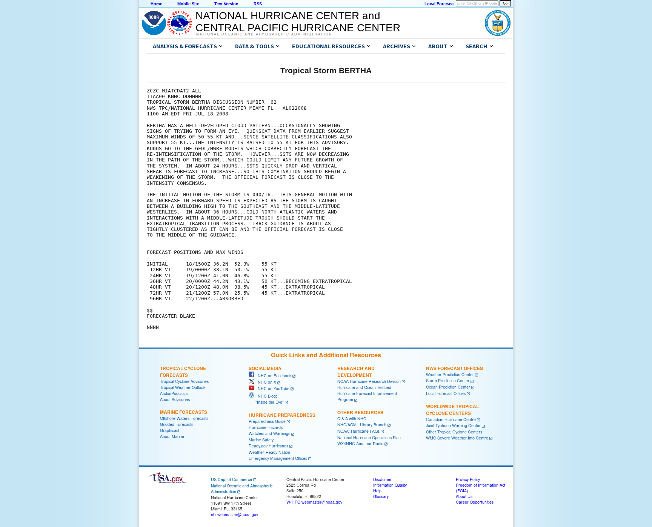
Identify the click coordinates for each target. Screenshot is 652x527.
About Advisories (175, 399)
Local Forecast (439, 4)
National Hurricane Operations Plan (369, 437)
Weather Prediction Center (450, 374)
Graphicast (169, 430)
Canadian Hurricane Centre (451, 419)
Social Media (265, 368)
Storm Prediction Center (447, 380)
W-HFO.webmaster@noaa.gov (314, 502)
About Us (464, 496)
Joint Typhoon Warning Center (453, 425)
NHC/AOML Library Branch (361, 424)
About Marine (172, 436)
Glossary (381, 496)
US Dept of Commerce (231, 479)
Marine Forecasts (183, 412)
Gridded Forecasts (176, 424)
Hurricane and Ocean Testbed (364, 387)
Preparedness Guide (267, 421)
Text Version (226, 4)
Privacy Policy (468, 479)
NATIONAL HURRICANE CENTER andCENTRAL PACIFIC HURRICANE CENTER (297, 22)
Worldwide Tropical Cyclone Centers (452, 409)
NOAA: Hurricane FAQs (358, 431)
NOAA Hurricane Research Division (369, 381)
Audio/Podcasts (174, 393)
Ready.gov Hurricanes (268, 446)
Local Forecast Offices (446, 393)
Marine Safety (261, 439)
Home (156, 4)
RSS (258, 4)
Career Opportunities (475, 502)
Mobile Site (188, 4)
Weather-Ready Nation (269, 452)
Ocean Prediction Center (448, 387)
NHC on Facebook (272, 375)
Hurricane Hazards (266, 427)
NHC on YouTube (271, 388)
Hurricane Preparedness (282, 415)
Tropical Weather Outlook (182, 387)
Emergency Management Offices (278, 458)
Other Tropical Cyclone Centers (454, 432)
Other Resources (360, 412)
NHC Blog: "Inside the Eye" (266, 399)
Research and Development (356, 371)
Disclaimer (382, 479)
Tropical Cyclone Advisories (184, 381)
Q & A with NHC (351, 418)
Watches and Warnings (269, 433)
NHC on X (265, 382)
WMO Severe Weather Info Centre (457, 438)
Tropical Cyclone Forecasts (183, 371)
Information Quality (390, 485)
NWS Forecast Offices (454, 368)
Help (377, 490)
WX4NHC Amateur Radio (360, 443)
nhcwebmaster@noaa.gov (234, 514)
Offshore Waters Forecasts (184, 418)
